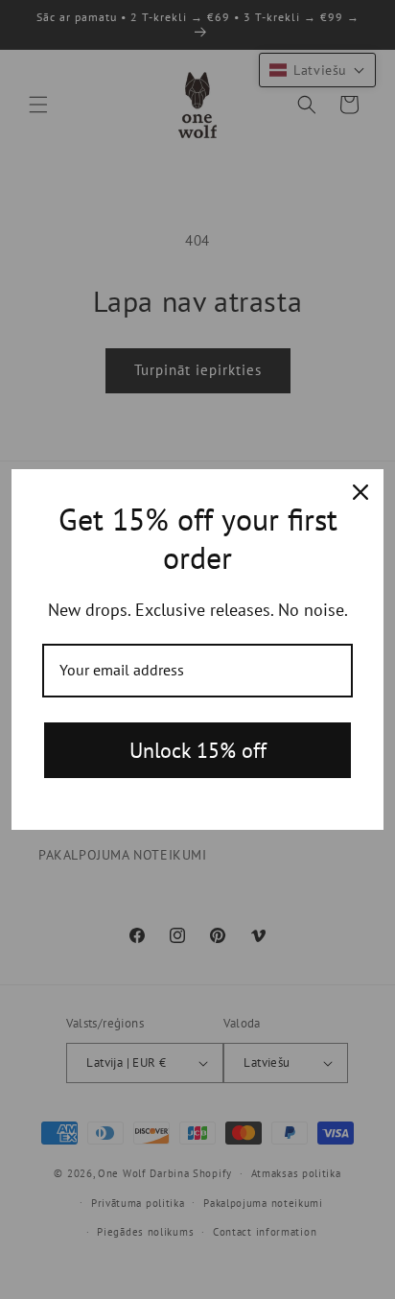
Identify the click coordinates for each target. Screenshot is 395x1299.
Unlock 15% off (198, 750)
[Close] (360, 492)
